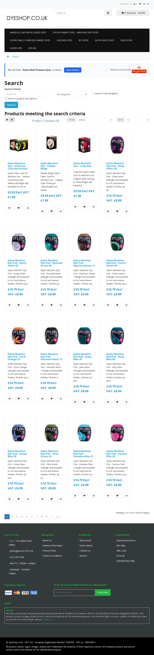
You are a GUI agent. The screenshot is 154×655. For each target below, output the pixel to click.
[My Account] (135, 4)
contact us (47, 619)
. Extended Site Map (125, 560)
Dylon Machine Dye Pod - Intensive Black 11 (51, 356)
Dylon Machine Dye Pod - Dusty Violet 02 (17, 263)
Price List (124, 4)
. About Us (47, 540)
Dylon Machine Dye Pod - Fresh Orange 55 (17, 356)
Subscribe (102, 592)
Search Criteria (13, 89)
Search (15, 56)
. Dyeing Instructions (125, 540)
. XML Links (121, 550)
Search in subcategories (106, 93)
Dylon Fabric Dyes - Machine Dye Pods (75, 32)
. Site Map (120, 545)
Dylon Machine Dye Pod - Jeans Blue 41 (82, 356)
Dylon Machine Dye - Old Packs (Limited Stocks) (18, 166)
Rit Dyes (83, 40)
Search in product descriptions (22, 98)
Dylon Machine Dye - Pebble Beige (49, 166)
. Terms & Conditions (52, 555)
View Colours (72, 70)
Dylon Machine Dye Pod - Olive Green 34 (50, 453)
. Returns (83, 555)
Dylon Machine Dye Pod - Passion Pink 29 (116, 453)
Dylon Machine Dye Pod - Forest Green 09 (116, 263)
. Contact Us (84, 550)
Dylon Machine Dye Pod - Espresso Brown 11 (84, 263)
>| (57, 516)
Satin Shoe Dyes (104, 40)
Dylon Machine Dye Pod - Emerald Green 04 (51, 263)
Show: (120, 119)
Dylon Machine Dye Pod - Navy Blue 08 (115, 356)
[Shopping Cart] (144, 4)
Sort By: (71, 119)
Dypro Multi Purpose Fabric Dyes (30, 40)
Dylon (32, 48)
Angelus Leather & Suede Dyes (28, 32)
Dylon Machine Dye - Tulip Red (82, 165)
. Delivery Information (52, 545)
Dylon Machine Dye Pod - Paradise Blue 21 (83, 453)
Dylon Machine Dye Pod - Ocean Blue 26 (17, 453)
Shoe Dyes (126, 40)
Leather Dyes (64, 40)
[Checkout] (148, 4)
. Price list (120, 555)
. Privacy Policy (49, 550)
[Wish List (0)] (140, 4)
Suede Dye (16, 48)
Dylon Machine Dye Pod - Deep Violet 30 (115, 166)
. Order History (86, 545)
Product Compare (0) (45, 121)
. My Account (85, 540)
